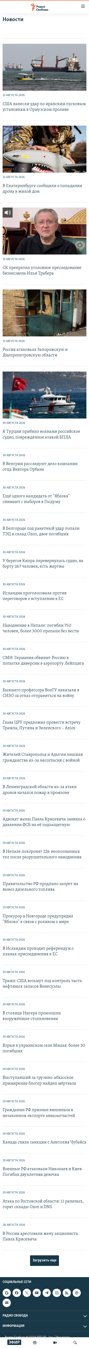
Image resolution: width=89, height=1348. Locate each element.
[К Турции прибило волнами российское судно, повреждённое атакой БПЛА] (44, 395)
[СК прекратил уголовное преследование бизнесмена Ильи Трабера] (44, 231)
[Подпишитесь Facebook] (17, 1293)
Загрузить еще (44, 1260)
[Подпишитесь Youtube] (37, 1293)
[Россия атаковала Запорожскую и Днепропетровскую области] (44, 312)
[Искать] (75, 1342)
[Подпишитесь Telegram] (47, 1293)
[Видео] (55, 1342)
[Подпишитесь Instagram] (56, 1293)
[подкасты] (34, 1342)
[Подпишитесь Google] (7, 1293)
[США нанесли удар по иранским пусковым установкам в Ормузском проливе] (44, 67)
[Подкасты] (77, 1293)
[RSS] (67, 1293)
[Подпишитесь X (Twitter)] (27, 1293)
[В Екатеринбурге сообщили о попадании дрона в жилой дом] (44, 149)
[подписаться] (7, 1303)
